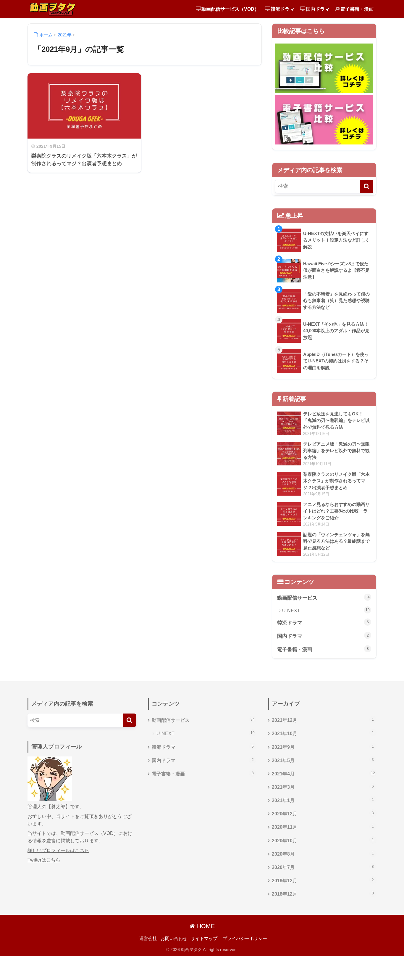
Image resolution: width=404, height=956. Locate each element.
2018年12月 (323, 893)
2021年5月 (323, 760)
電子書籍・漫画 (357, 9)
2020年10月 (323, 840)
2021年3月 (323, 787)
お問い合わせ (174, 938)
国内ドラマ (317, 9)
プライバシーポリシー (245, 938)
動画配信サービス (323, 598)
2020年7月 (323, 867)
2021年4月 (323, 773)
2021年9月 (323, 747)
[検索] (366, 186)
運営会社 (148, 938)
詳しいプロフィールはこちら (58, 850)
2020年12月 (323, 813)
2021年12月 (323, 720)
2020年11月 (323, 827)
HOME (205, 926)
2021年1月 (323, 800)
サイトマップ (204, 938)
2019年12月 (323, 880)
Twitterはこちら (44, 859)
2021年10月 (323, 733)
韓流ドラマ (282, 9)
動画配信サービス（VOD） (230, 9)
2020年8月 (323, 854)
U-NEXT (326, 610)
